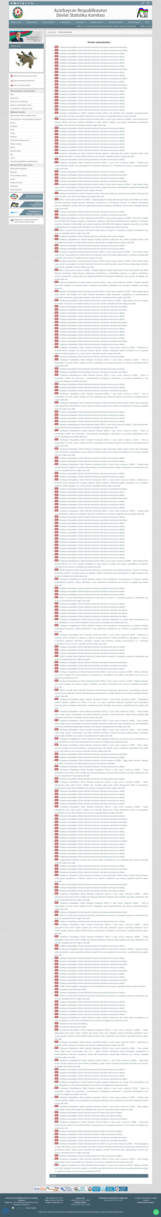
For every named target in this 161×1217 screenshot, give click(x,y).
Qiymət (12, 147)
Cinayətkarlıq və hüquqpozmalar (21, 109)
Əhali (12, 94)
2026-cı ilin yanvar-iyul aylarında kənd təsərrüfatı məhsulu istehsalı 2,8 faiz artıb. (64, 26)
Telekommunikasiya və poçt (19, 140)
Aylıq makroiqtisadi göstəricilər (24, 81)
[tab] (99, 1176)
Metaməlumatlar (115, 22)
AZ (143, 3)
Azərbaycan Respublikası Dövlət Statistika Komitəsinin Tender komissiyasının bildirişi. (91, 1113)
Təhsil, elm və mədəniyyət (19, 101)
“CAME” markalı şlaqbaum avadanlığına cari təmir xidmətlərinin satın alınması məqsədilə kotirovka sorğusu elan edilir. (102, 986)
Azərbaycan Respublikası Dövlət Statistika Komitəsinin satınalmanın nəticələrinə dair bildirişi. (93, 47)
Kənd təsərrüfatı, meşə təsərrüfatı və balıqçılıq (25, 119)
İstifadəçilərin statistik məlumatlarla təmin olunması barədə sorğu (26, 221)
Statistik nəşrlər (96, 22)
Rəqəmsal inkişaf (16, 183)
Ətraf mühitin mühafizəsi (18, 169)
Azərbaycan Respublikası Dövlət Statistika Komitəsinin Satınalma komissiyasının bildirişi (92, 54)
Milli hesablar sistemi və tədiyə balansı (23, 116)
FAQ (147, 22)
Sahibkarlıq (14, 186)
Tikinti (12, 130)
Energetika (14, 126)
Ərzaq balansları (16, 190)
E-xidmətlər (64, 22)
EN (148, 3)
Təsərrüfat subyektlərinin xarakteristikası (24, 161)
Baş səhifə (17, 22)
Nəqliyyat (13, 137)
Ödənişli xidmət (15, 151)
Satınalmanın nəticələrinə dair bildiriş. (73, 989)
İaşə (11, 154)
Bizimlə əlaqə (133, 22)
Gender (12, 179)
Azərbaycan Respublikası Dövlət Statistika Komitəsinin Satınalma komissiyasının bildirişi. (92, 91)
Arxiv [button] (54, 1176)
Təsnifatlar (80, 22)
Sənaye (12, 123)
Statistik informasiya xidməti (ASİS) (25, 76)
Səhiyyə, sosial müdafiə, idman (20, 105)
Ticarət (12, 133)
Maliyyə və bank (15, 144)
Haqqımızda (31, 22)
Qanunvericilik (48, 22)
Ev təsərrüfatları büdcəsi (18, 176)
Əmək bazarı (14, 98)
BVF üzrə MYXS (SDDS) (21, 85)
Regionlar (13, 172)
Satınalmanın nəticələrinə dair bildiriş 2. (73, 1024)
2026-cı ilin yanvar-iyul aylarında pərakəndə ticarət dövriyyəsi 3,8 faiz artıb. (125, 26)
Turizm (12, 158)
